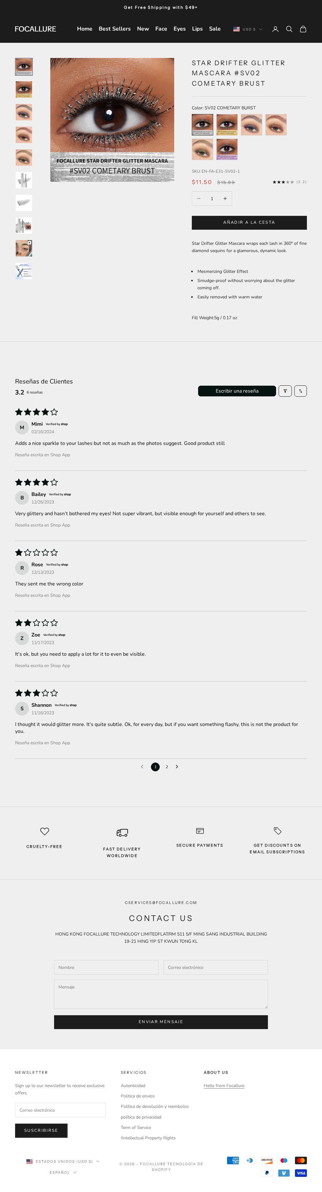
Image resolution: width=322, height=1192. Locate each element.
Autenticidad (133, 1086)
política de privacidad (141, 1117)
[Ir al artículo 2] (24, 89)
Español (60, 1172)
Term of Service (136, 1128)
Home (84, 28)
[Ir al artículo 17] (24, 203)
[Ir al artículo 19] (24, 248)
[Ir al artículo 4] (24, 135)
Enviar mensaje (161, 1022)
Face (161, 28)
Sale (215, 28)
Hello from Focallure (224, 1086)
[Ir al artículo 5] (24, 157)
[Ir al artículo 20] (24, 271)
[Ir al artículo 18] (24, 225)
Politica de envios (138, 1096)
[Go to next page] (179, 767)
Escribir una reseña (237, 391)
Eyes (180, 28)
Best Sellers (115, 28)
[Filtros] (285, 391)
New (143, 28)
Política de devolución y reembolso (155, 1106)
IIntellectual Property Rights (148, 1138)
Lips (197, 28)
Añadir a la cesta (249, 222)
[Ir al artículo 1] (24, 67)
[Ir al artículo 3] (24, 112)
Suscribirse (41, 1130)
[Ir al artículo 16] (24, 180)
